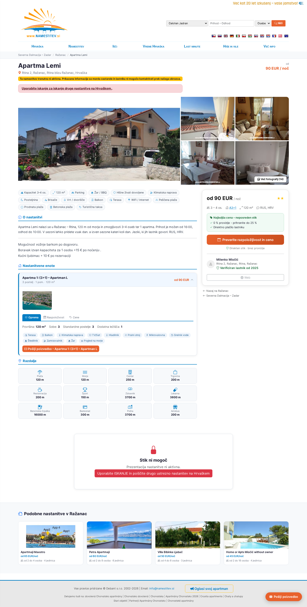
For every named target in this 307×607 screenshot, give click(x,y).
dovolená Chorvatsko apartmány (103, 596)
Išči (280, 23)
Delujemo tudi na (74, 596)
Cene (76, 317)
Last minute (192, 46)
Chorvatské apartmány (181, 600)
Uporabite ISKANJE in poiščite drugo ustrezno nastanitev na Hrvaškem (153, 473)
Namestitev (76, 46)
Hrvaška (37, 46)
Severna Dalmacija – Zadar (34, 54)
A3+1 (232, 207)
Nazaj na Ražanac (217, 290)
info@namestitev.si (161, 588)
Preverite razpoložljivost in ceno (248, 240)
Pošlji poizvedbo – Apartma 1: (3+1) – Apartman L (62, 349)
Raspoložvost (55, 317)
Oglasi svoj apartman (211, 589)
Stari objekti (120, 600)
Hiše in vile (230, 46)
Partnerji (134, 600)
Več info (269, 46)
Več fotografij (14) (272, 179)
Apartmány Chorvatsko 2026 (182, 596)
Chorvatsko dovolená (136, 596)
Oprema (33, 317)
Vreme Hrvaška (153, 46)
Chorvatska (157, 596)
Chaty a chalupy (234, 596)
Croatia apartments (211, 596)
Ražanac (60, 54)
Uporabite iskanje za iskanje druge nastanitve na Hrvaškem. (67, 88)
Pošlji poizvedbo (286, 596)
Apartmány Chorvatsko (153, 600)
